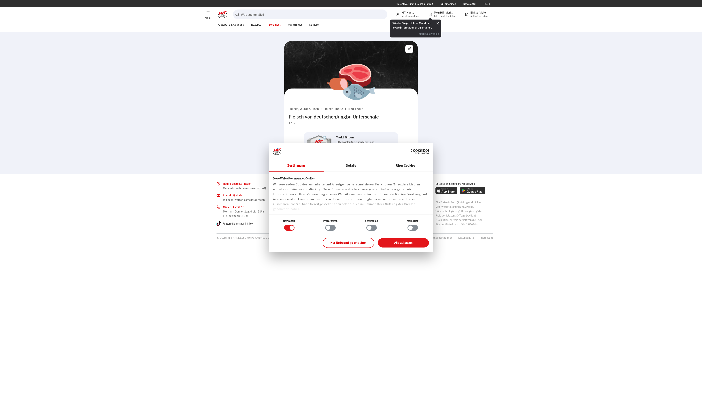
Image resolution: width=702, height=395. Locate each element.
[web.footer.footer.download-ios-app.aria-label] (446, 190)
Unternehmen (448, 3)
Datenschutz (466, 237)
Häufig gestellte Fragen (237, 183)
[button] (304, 108)
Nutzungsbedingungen (438, 237)
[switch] (330, 228)
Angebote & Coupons (231, 24)
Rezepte (256, 24)
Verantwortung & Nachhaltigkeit (415, 3)
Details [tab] (351, 165)
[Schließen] (437, 23)
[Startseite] (221, 14)
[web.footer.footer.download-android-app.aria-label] (472, 190)
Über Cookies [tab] (405, 165)
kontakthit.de (232, 195)
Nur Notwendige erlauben (349, 242)
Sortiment (275, 24)
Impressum (486, 237)
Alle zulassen (403, 242)
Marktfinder (295, 24)
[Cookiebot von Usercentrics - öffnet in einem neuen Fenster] (413, 151)
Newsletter (469, 3)
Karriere (314, 24)
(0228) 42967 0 (233, 206)
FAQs (487, 3)
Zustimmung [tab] (296, 165)
